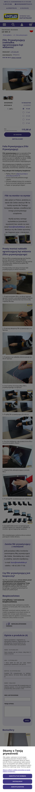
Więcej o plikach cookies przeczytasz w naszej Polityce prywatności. (16, 770)
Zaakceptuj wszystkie (17, 787)
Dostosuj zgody (17, 781)
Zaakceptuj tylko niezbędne (17, 776)
